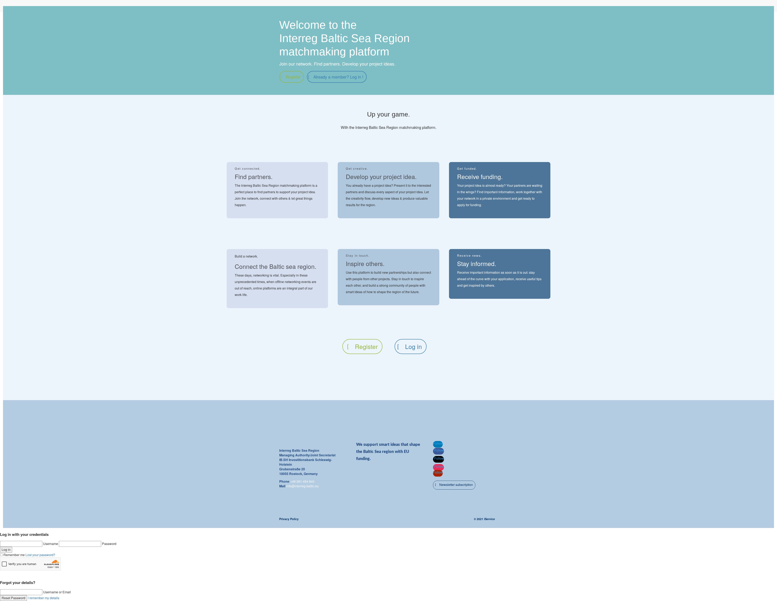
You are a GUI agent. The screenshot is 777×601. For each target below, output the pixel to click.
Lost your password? (40, 554)
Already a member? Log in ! (338, 77)
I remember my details (43, 598)
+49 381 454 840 (302, 481)
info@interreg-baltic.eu (302, 486)
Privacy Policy (289, 519)
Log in (413, 346)
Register (293, 77)
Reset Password (13, 598)
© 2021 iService (484, 519)
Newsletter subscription (456, 484)
